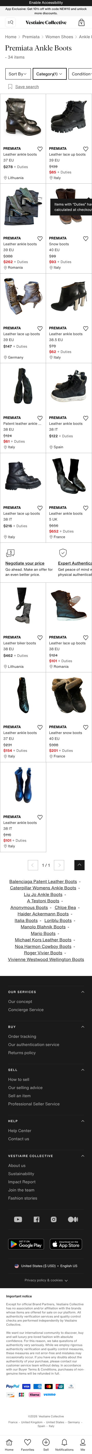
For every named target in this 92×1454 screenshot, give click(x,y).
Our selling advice (25, 1087)
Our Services (22, 992)
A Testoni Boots (43, 901)
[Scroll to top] (79, 865)
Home (10, 37)
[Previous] (33, 865)
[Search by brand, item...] (10, 22)
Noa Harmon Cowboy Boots (43, 946)
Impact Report (22, 1182)
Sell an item (19, 1096)
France (13, 1422)
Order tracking (22, 1036)
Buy (12, 1027)
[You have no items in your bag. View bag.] (81, 22)
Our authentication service (33, 1044)
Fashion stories (22, 1198)
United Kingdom (32, 1422)
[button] (81, 22)
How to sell (18, 1079)
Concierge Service (26, 1010)
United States (55, 1422)
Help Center (19, 1130)
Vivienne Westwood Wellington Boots (46, 959)
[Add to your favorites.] (40, 149)
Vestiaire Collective (30, 1156)
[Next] (59, 865)
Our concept (20, 1001)
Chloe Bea (65, 907)
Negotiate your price (24, 563)
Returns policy (22, 1053)
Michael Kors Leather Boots (43, 940)
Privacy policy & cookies (44, 1280)
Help (13, 1121)
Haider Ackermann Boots (43, 914)
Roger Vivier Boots (43, 953)
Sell (13, 1070)
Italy (51, 1426)
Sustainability (21, 1174)
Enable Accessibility (46, 2)
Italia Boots (26, 920)
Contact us (18, 1139)
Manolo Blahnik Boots (43, 927)
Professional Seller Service (34, 1104)
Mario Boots (43, 933)
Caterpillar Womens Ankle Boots (43, 888)
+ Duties (21, 166)
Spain (41, 1426)
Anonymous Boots (29, 907)
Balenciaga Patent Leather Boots (43, 881)
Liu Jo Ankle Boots (43, 894)
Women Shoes (59, 37)
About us (17, 1165)
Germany (74, 1422)
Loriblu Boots (58, 920)
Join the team (21, 1190)
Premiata (30, 37)
